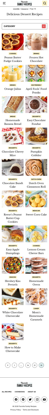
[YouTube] (44, 399)
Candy (36, 308)
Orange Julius (12, 88)
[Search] (44, 3)
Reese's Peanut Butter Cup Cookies (13, 218)
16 (42, 366)
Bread (12, 116)
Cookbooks (20, 392)
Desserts (24, 9)
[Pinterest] (23, 399)
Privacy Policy (15, 410)
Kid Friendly (36, 85)
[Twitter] (30, 399)
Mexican (36, 211)
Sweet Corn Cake (36, 214)
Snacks (12, 277)
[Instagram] (37, 399)
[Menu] (4, 3)
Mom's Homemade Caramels (36, 316)
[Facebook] (16, 399)
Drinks (36, 53)
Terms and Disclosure (31, 410)
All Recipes (7, 392)
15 (35, 366)
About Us (32, 392)
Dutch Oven (36, 179)
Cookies (12, 53)
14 (28, 366)
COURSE (16, 9)
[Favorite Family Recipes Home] (24, 3)
